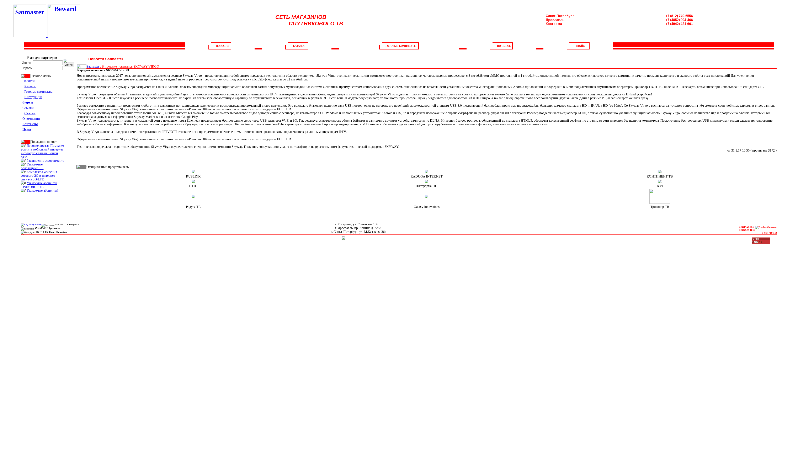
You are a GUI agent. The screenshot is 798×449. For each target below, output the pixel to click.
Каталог (30, 86)
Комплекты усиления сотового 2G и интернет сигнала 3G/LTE (39, 175)
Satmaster (92, 66)
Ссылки (28, 108)
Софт (230, 52)
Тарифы (530, 52)
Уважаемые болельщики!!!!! (32, 166)
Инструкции (380, 52)
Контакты (680, 52)
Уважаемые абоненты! (42, 190)
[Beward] (64, 34)
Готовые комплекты (38, 91)
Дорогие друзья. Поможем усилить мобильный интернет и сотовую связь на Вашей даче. (42, 151)
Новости (28, 81)
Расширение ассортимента (45, 160)
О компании (80, 52)
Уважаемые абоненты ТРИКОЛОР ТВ (39, 185)
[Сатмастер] (31, 34)
